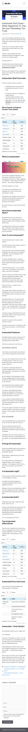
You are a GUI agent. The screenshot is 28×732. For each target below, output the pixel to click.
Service (5, 122)
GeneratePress (21, 729)
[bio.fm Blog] (6, 3)
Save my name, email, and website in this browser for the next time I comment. (14, 716)
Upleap (22, 98)
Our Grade (15, 122)
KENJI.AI (5, 131)
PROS (4, 599)
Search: (3, 118)
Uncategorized (22, 666)
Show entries (8, 114)
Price (22, 122)
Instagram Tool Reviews (10, 666)
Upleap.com (6, 128)
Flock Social (6, 134)
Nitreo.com (6, 125)
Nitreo (15, 98)
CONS (13, 599)
